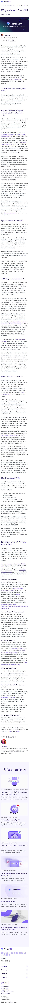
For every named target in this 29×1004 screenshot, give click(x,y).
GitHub (18, 594)
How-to (3, 5)
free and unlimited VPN (17, 79)
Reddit (17, 731)
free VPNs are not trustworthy (10, 435)
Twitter (11, 731)
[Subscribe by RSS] (24, 5)
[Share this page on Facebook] (11, 40)
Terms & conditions (5, 997)
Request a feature (5, 993)
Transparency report (5, 999)
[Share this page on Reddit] (9, 40)
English (5, 982)
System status (5, 986)
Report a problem (5, 990)
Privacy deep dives (20, 5)
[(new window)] (2, 953)
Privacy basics (10, 5)
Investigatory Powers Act (8, 134)
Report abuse (4, 988)
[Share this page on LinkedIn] (13, 40)
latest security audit (10, 213)
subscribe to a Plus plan (8, 697)
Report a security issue (7, 991)
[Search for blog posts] (27, 5)
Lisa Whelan (8, 35)
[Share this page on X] (6, 40)
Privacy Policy (4, 996)
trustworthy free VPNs (18, 649)
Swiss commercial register (9, 604)
